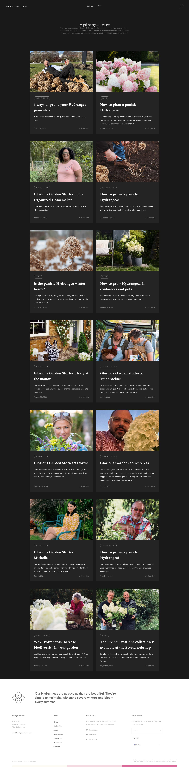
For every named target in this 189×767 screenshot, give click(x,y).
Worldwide (57, 741)
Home (55, 720)
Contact (56, 745)
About (100, 6)
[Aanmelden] (159, 729)
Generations (58, 732)
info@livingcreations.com (22, 731)
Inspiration (57, 737)
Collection (90, 6)
